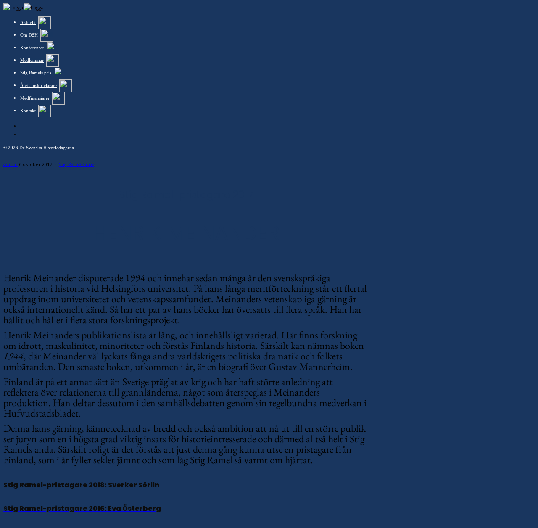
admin (10, 164)
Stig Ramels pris (76, 164)
